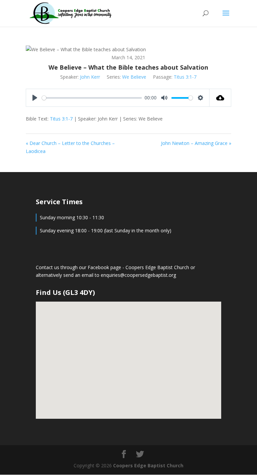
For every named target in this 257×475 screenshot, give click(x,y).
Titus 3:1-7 (185, 77)
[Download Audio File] (220, 98)
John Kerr (90, 77)
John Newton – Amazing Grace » (196, 143)
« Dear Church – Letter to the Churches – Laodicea (70, 147)
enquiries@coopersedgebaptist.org (138, 275)
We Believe (134, 77)
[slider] (92, 98)
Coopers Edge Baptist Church (157, 267)
